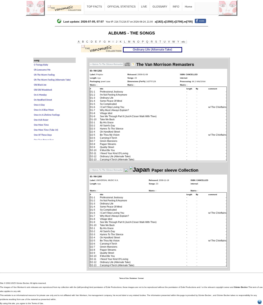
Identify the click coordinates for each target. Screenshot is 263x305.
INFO (176, 6)
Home (188, 6)
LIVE (144, 6)
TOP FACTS (94, 6)
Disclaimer (133, 278)
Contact (141, 278)
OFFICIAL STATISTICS (121, 6)
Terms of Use (124, 278)
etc (183, 41)
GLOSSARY (159, 6)
